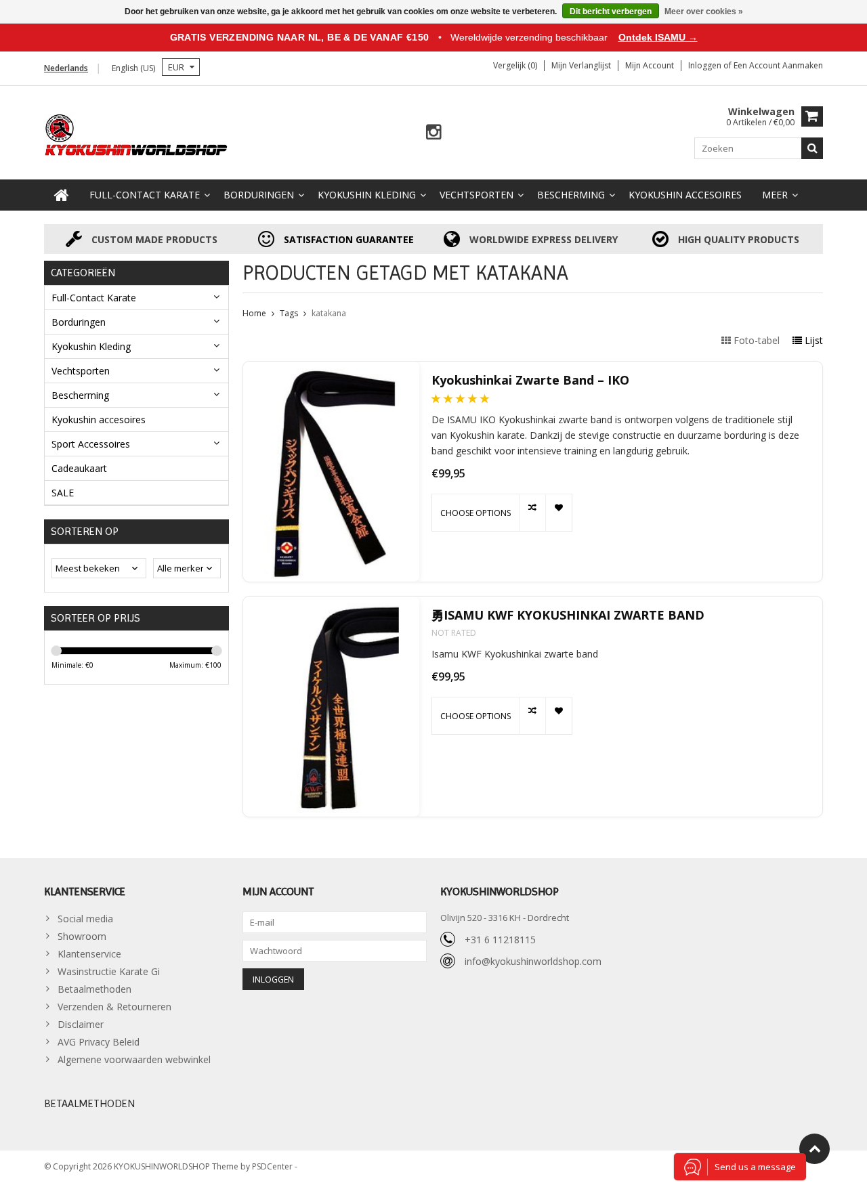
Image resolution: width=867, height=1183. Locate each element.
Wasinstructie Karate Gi (109, 971)
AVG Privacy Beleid (99, 1041)
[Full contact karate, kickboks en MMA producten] (136, 133)
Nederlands (66, 68)
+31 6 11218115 (500, 939)
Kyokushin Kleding (367, 194)
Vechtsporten (476, 194)
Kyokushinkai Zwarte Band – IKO (530, 380)
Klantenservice (89, 953)
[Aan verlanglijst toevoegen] (558, 512)
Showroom (82, 936)
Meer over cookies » (703, 11)
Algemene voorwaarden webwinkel (134, 1059)
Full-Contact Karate (144, 194)
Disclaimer (81, 1024)
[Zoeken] (812, 148)
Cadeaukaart (79, 468)
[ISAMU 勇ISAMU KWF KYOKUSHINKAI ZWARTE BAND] (331, 707)
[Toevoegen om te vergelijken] (532, 512)
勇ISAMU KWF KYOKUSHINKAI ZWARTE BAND (567, 615)
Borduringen (259, 194)
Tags (289, 313)
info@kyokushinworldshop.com (533, 961)
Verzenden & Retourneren (114, 1006)
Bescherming (571, 194)
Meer (775, 194)
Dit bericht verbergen (611, 11)
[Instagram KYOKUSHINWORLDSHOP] (433, 132)
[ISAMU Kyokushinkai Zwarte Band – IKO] (331, 472)
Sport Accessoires (90, 443)
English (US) (133, 68)
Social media (85, 918)
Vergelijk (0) (515, 65)
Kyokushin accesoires (685, 194)
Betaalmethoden (94, 989)
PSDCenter (273, 1166)
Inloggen (705, 65)
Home (254, 313)
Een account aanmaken (778, 65)
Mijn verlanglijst (581, 65)
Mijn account (649, 65)
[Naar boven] (814, 1149)
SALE (62, 492)
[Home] (61, 195)
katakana (329, 313)
